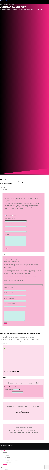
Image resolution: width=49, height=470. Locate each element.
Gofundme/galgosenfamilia (23, 412)
